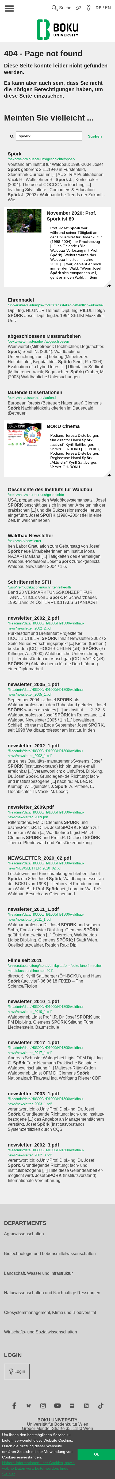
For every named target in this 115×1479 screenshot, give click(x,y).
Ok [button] (96, 1454)
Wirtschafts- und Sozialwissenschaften (40, 1332)
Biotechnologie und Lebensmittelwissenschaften (50, 1254)
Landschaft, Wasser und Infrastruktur (38, 1273)
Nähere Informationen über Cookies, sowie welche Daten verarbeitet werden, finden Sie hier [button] (38, 1468)
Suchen (95, 136)
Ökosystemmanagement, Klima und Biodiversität (50, 1312)
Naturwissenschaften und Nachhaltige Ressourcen (52, 1293)
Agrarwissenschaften (24, 1234)
